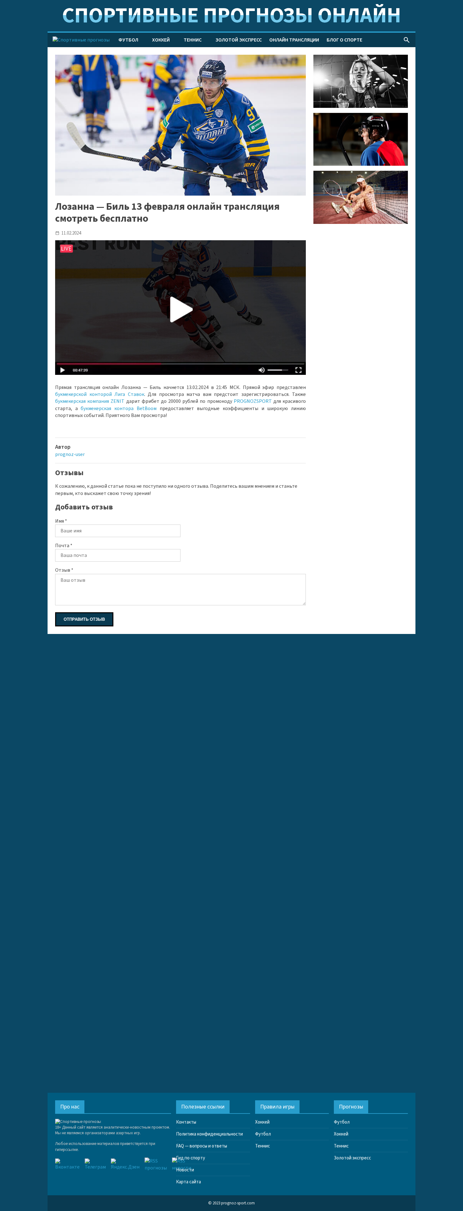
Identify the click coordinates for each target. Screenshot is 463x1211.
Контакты (186, 1122)
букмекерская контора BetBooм (118, 408)
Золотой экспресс (238, 39)
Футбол (128, 39)
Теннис (193, 39)
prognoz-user (70, 454)
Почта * (63, 545)
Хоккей (161, 39)
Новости (185, 1170)
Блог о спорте (344, 39)
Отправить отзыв (84, 619)
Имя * (61, 521)
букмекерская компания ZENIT (89, 401)
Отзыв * (64, 570)
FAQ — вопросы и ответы (201, 1146)
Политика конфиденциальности (209, 1134)
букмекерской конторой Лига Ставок (99, 394)
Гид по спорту (190, 1158)
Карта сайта (188, 1182)
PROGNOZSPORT (253, 401)
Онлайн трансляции (294, 39)
